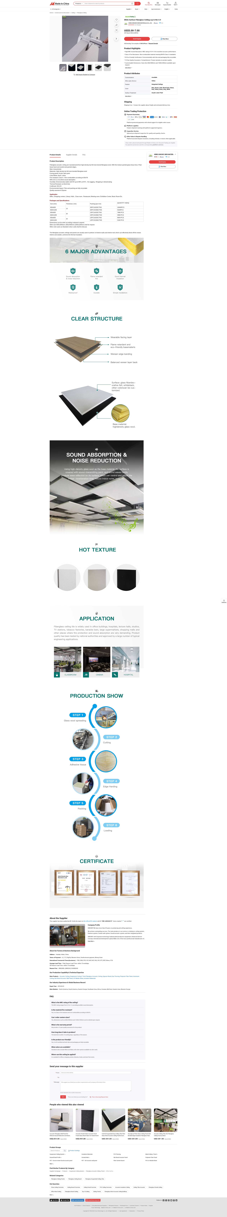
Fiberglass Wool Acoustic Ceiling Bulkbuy (116, 1191)
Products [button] (78, 4)
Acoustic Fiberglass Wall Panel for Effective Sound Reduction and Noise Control (60, 1135)
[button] (132, 3)
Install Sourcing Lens (94, 1200)
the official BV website (90, 921)
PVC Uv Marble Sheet (151, 1160)
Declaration (132, 1211)
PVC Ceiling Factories (106, 1187)
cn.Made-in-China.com (130, 1207)
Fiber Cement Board (119, 1160)
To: (58, 1077)
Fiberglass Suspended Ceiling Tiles (94, 1179)
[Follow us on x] (166, 1200)
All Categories (56, 9)
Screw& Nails (85, 1157)
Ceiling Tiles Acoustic (139, 1187)
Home (51, 13)
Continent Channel (134, 1205)
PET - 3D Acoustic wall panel (89, 1160)
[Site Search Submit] (137, 3)
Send (63, 1097)
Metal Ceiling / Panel (151, 1154)
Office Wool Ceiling (56, 1191)
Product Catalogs (75, 1150)
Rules (176, 9)
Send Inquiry (137, 39)
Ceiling (73, 13)
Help (145, 9)
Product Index (143, 1205)
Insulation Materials (90, 978)
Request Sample (153, 43)
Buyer (136, 9)
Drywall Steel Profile (55, 1157)
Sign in (175, 4)
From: (57, 1073)
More (51, 1195)
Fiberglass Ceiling (82, 13)
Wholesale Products (113, 1205)
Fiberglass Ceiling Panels (58, 1179)
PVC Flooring (117, 1154)
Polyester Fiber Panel (126, 976)
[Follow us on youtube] (171, 1200)
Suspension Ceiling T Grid (77, 976)
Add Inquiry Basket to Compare (85, 75)
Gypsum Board (107, 976)
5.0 (156, 157)
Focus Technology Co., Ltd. (101, 1211)
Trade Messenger (77, 1200)
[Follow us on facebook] (163, 1200)
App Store (54, 1200)
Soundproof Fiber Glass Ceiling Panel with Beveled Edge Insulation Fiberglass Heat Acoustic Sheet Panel (139, 1135)
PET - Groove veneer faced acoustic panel (61, 1160)
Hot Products (77, 1205)
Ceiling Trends (97, 1191)
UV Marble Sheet (78, 978)
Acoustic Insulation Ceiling (122, 1187)
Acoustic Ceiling (64, 976)
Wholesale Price (124, 1205)
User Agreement (123, 1211)
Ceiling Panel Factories (90, 1187)
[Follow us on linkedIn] (176, 1200)
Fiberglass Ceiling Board (75, 1179)
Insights (151, 1205)
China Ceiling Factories (57, 1187)
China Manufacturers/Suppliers (99, 1205)
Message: (56, 1082)
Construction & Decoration (62, 13)
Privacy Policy (140, 1211)
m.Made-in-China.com (117, 1207)
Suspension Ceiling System (57, 1154)
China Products (86, 1205)
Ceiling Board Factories (73, 1187)
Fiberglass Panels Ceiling (155, 1187)
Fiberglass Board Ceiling (71, 1191)
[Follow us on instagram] (169, 1200)
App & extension (155, 9)
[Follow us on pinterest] (174, 1200)
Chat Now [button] (166, 39)
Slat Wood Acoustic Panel (121, 1157)
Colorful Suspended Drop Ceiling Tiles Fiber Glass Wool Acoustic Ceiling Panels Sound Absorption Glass (113, 1135)
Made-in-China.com (106, 1207)
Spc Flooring (115, 976)
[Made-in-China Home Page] (59, 3)
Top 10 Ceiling (85, 1191)
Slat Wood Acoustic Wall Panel (63, 978)
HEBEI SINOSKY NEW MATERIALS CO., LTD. (140, 23)
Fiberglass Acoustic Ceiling (94, 976)
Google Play (65, 1200)
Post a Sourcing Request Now (99, 1097)
